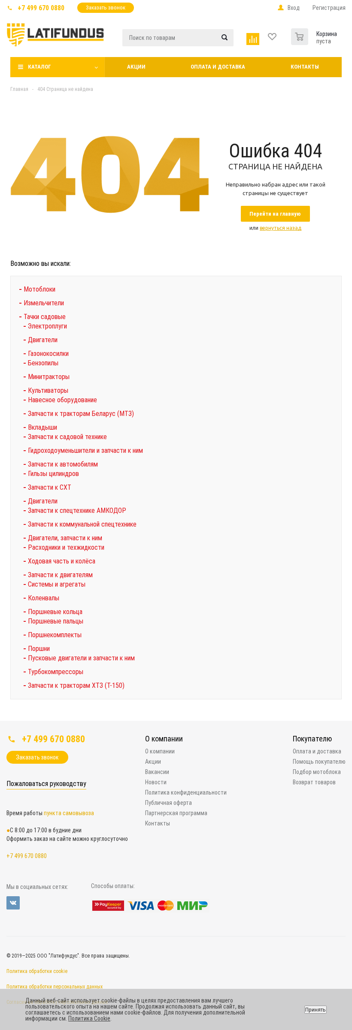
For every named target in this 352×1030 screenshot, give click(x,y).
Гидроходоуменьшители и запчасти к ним (85, 450)
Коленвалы (43, 598)
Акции (136, 66)
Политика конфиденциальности (186, 792)
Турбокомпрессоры (55, 672)
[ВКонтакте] (13, 903)
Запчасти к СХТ (49, 487)
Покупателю (312, 738)
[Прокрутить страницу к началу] (278, 717)
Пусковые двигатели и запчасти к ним (81, 658)
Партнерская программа (176, 813)
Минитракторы (49, 377)
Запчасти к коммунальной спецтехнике (82, 524)
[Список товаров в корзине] (300, 34)
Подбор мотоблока (317, 771)
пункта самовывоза (69, 813)
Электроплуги (47, 326)
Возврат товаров (314, 782)
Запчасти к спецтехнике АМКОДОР (77, 510)
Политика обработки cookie (36, 971)
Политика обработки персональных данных (54, 987)
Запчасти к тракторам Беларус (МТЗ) (81, 414)
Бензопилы (43, 363)
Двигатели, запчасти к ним (65, 538)
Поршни (39, 649)
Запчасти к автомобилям (63, 464)
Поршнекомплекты (55, 635)
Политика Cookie (89, 1018)
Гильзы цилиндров (53, 474)
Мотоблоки (39, 289)
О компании (164, 738)
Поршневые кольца (55, 612)
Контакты (305, 66)
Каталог (39, 66)
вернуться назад (280, 228)
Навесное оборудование (62, 400)
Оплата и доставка (218, 66)
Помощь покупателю (319, 761)
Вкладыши (42, 427)
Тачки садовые (45, 317)
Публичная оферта (168, 802)
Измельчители (44, 303)
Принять (315, 1009)
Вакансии (157, 771)
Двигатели (43, 340)
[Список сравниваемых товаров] (253, 37)
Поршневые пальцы (55, 621)
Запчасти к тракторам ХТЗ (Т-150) (76, 685)
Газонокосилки (48, 353)
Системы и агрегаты (56, 584)
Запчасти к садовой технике (67, 437)
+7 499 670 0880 (41, 8)
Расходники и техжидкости (66, 547)
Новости (156, 782)
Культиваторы (48, 390)
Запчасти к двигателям (60, 575)
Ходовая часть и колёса (61, 561)
